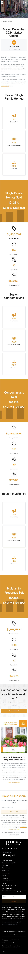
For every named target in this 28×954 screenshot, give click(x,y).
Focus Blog (5, 878)
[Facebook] (2, 848)
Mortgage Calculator (7, 880)
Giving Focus (5, 870)
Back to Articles (7, 21)
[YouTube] (11, 848)
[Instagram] (14, 848)
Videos (4, 875)
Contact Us (5, 865)
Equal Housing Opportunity (9, 863)
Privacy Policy (14, 934)
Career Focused (6, 868)
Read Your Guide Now (14, 782)
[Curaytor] (9, 856)
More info (15, 948)
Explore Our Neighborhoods (9, 886)
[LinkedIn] (8, 848)
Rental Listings (5, 873)
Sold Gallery (5, 883)
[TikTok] (17, 848)
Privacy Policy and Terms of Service (16, 918)
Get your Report (5, 86)
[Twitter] (5, 848)
